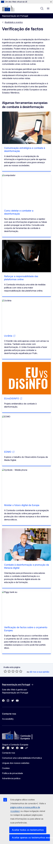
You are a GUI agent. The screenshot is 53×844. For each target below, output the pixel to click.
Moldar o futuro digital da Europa (21, 505)
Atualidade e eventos (14, 22)
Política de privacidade (12, 773)
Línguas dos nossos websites (15, 763)
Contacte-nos (8, 753)
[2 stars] (7, 671)
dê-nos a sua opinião (39, 672)
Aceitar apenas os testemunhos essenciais (31, 837)
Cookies (6, 768)
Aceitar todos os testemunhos (28, 830)
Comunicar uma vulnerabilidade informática (22, 758)
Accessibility (8, 719)
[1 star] (5, 671)
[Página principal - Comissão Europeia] (8, 8)
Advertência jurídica (11, 778)
